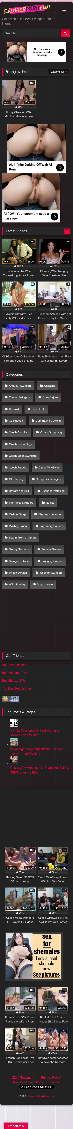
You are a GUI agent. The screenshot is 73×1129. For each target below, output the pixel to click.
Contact (55, 1082)
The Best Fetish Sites (17, 688)
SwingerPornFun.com (41, 1096)
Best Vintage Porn (14, 672)
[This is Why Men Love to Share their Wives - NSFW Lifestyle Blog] (14, 763)
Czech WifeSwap (49, 467)
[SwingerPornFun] (30, 10)
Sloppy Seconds (19, 549)
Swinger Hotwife (19, 561)
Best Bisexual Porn (15, 680)
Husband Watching (53, 490)
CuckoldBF (38, 409)
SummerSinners (51, 549)
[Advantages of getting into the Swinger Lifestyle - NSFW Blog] (14, 744)
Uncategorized (18, 572)
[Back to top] (61, 1117)
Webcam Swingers (51, 572)
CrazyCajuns (50, 397)
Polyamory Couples (51, 526)
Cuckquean (16, 420)
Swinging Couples (52, 561)
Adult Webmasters (14, 665)
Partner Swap (17, 514)
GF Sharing (16, 479)
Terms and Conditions (28, 1082)
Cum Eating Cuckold (48, 420)
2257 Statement (23, 1077)
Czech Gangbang (51, 432)
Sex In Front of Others (22, 537)
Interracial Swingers (21, 502)
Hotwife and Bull (19, 490)
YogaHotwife (45, 584)
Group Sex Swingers (48, 479)
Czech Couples (18, 432)
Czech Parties (17, 467)
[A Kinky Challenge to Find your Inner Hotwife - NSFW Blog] (14, 725)
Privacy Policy (51, 1077)
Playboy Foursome (50, 514)
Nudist (50, 502)
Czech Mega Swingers (23, 455)
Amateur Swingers (20, 385)
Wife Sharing (17, 584)
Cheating (49, 385)
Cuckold (14, 409)
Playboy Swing (18, 526)
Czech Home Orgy (20, 444)
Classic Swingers (19, 397)
